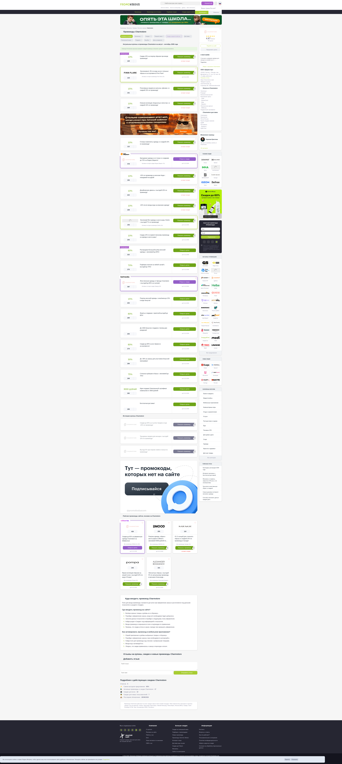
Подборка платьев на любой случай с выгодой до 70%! (152, 266)
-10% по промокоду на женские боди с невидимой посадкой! (152, 176)
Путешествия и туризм (210, 421)
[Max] (216, 241)
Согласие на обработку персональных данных (210, 747)
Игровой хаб (208, 3)
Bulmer (215, 162)
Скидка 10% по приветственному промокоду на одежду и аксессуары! (154, 236)
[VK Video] (136, 730)
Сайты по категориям (178, 751)
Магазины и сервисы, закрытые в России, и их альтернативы (210, 480)
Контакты (201, 729)
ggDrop (183, 7)
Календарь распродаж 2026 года (211, 468)
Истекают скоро (177, 740)
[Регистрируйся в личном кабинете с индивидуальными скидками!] (158, 124)
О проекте (149, 729)
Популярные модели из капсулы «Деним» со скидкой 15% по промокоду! (154, 89)
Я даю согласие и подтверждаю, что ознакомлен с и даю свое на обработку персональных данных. (211, 248)
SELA (205, 170)
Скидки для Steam (177, 746)
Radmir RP (205, 280)
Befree (215, 185)
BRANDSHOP (205, 177)
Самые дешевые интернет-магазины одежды (211, 493)
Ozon (205, 185)
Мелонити (205, 375)
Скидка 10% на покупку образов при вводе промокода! (154, 57)
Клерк (205, 368)
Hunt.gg (205, 383)
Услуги (205, 416)
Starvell (215, 368)
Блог (147, 737)
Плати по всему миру (175, 7)
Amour (205, 162)
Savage (215, 177)
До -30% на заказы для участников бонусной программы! (154, 360)
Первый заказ (159, 36)
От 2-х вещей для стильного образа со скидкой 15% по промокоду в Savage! (184, 539)
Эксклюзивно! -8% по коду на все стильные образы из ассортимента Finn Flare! (154, 72)
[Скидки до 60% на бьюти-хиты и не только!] (210, 204)
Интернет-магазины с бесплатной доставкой (209, 474)
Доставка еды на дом (178, 743)
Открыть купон (184, 250)
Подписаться (211, 237)
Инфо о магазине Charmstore (211, 66)
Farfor (215, 295)
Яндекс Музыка (205, 325)
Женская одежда (142, 28)
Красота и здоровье (209, 448)
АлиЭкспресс (215, 170)
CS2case (205, 303)
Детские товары (208, 453)
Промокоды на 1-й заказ (154, 12)
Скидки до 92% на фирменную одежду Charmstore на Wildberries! (132, 539)
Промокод (139, 36)
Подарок (138, 40)
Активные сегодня (126, 36)
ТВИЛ (205, 348)
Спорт (205, 439)
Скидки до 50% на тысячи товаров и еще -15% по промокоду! (153, 424)
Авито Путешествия (192, 7)
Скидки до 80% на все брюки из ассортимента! (150, 345)
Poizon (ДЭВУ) (215, 310)
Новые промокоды (177, 735)
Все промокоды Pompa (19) (131, 580)
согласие (205, 249)
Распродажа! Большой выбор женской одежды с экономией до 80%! (152, 251)
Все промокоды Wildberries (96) (132, 544)
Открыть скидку (184, 159)
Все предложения (211, 352)
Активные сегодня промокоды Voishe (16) (152, 225)
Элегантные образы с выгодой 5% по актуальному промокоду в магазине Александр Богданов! (158, 575)
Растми (215, 383)
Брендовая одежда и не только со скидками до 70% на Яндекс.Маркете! (154, 159)
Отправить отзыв (186, 672)
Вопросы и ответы (204, 732)
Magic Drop (215, 265)
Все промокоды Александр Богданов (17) (160, 580)
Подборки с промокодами (179, 732)
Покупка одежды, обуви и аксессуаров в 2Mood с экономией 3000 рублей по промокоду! (157, 539)
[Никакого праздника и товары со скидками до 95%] (171, 20)
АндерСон (205, 340)
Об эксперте (204, 148)
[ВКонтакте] (208, 241)
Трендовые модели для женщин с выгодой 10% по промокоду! (154, 437)
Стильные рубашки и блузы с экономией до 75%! (154, 375)
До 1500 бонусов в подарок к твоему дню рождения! (153, 329)
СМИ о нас (149, 743)
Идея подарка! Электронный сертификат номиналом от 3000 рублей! (153, 389)
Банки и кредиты (208, 393)
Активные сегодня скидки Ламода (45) (151, 286)
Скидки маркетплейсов (189, 12)
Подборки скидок (171, 12)
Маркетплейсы (207, 398)
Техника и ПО (207, 430)
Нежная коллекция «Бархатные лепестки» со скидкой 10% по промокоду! (155, 104)
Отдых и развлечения (210, 412)
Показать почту (205, 78)
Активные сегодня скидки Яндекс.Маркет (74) (153, 163)
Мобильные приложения (210, 402)
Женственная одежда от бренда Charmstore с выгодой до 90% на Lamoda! (154, 282)
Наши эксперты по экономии (154, 740)
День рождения (158, 40)
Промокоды (137, 12)
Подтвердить (203, 12)
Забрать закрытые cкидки (206, 743)
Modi (215, 340)
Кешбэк (147, 40)
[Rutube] (139, 730)
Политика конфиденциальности (208, 740)
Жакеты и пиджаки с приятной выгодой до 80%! (154, 314)
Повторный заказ (127, 40)
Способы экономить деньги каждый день (211, 498)
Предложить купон (211, 49)
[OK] (212, 241)
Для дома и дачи (208, 435)
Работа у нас (150, 735)
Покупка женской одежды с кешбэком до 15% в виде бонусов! (155, 299)
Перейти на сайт (211, 46)
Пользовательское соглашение (208, 737)
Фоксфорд (205, 295)
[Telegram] (204, 241)
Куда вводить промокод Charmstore (142, 598)
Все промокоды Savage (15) (183, 544)
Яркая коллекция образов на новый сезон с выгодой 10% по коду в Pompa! (132, 575)
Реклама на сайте (151, 732)
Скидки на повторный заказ (180, 729)
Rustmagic (215, 375)
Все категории (211, 457)
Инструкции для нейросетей (171, 761)
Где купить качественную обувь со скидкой (210, 487)
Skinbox (216, 303)
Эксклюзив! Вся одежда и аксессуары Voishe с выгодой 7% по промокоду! (155, 221)
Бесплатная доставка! (147, 403)
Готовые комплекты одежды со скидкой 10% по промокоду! (154, 143)
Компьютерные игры (209, 407)
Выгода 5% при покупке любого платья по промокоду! (154, 451)
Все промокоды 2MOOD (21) (157, 544)
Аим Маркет (205, 318)
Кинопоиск (205, 310)
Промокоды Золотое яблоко (180, 737)
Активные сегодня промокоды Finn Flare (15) (153, 76)
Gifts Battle (205, 265)
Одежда (135, 28)
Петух (215, 273)
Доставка (187, 36)
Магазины (129, 28)
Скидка (148, 36)
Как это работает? (204, 735)
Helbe (215, 288)
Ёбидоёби (205, 333)
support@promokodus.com (201, 757)
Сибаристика (215, 333)
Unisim (215, 348)
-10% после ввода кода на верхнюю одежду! (154, 205)
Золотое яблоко (165, 7)
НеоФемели (216, 325)
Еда (204, 425)
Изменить (216, 12)
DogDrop (215, 318)
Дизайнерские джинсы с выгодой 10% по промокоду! (153, 191)
